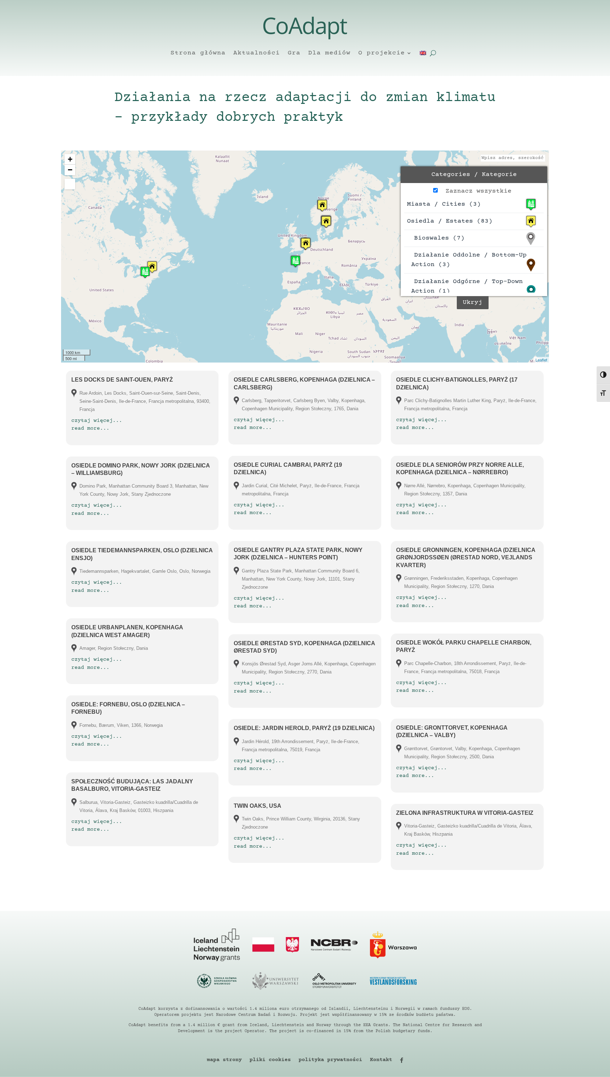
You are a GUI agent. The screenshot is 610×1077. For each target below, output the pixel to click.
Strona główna (198, 53)
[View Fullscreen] (70, 184)
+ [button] (70, 159)
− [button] (70, 169)
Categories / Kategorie (474, 174)
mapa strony (224, 1060)
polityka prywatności (330, 1060)
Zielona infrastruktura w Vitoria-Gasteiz (464, 813)
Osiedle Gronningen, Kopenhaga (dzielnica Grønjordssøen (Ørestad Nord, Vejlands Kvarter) (465, 557)
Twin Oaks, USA (257, 806)
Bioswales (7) (439, 238)
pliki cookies (270, 1060)
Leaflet (541, 360)
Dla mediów (329, 53)
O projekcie (381, 53)
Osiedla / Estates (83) (449, 221)
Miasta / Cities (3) (444, 204)
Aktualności (256, 53)
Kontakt (381, 1060)
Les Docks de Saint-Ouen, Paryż (122, 380)
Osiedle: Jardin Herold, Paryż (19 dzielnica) (304, 728)
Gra (294, 53)
